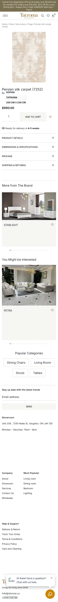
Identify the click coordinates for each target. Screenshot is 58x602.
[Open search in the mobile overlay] (42, 15)
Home (4, 24)
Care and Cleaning (11, 548)
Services (6, 488)
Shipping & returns (14, 165)
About (5, 478)
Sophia (10, 92)
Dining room (30, 483)
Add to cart (33, 116)
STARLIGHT (11, 225)
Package (7, 156)
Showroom (7, 483)
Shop (11, 24)
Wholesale (7, 498)
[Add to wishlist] (52, 117)
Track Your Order (11, 534)
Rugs (30, 24)
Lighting (28, 493)
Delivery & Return (11, 529)
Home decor (21, 24)
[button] (5, 15)
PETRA (8, 310)
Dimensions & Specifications (20, 147)
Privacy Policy (9, 543)
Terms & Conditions (12, 539)
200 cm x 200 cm (16, 102)
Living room (30, 478)
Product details (12, 138)
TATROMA (11, 97)
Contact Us (8, 493)
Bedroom (28, 488)
